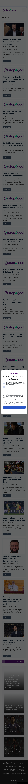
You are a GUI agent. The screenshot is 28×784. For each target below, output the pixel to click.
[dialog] (14, 392)
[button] (14, 390)
